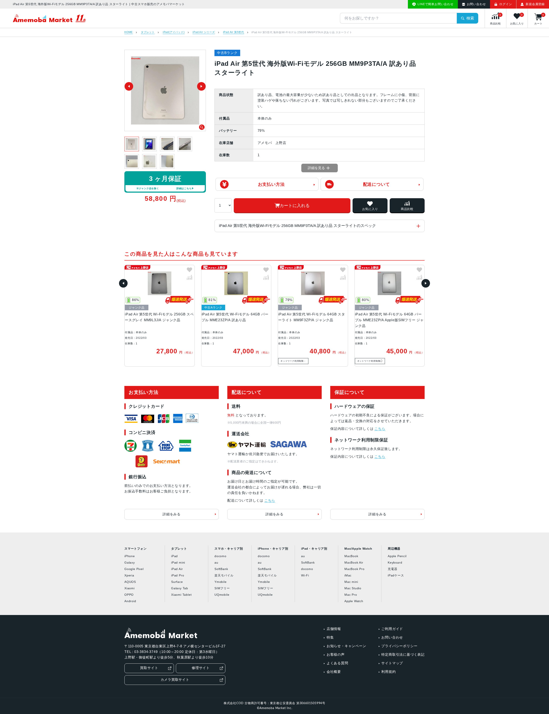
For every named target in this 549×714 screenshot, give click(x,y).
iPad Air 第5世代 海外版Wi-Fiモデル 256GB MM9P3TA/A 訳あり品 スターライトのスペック (297, 226)
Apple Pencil (397, 556)
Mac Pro (350, 594)
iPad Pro (177, 575)
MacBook (351, 556)
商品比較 (407, 209)
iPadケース (396, 575)
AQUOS (130, 582)
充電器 (392, 569)
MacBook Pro (354, 569)
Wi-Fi (305, 575)
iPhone (129, 556)
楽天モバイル (224, 575)
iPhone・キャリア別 (273, 548)
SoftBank (221, 569)
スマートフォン (135, 548)
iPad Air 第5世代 (233, 32)
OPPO (129, 594)
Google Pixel (134, 569)
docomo (220, 556)
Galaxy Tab (179, 588)
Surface (177, 582)
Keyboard (395, 562)
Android (130, 601)
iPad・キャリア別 (314, 548)
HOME (128, 32)
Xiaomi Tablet (181, 594)
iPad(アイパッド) (174, 32)
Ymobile (220, 582)
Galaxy (129, 562)
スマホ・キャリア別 (228, 548)
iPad (174, 556)
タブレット (148, 32)
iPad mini (178, 562)
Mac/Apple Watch (358, 548)
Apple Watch (353, 601)
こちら (269, 500)
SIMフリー (222, 588)
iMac (347, 575)
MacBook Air (353, 562)
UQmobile (221, 594)
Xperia (129, 575)
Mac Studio (352, 588)
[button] (123, 283)
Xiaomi (129, 588)
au (216, 562)
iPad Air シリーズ (204, 32)
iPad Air (177, 569)
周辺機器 (394, 548)
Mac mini (351, 582)
